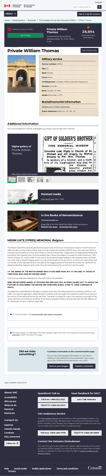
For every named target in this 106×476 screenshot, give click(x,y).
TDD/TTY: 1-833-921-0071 (53, 405)
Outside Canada (12, 429)
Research (9, 409)
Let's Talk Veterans (86, 399)
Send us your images (58, 366)
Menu (9, 14)
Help (6, 468)
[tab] (12, 179)
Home (7, 20)
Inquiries (8, 425)
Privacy (12, 471)
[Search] (99, 7)
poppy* (57, 39)
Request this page (49, 227)
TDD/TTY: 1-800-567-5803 (86, 433)
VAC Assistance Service (50, 418)
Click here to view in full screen (24, 174)
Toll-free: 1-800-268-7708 (53, 433)
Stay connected (12, 436)
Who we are (10, 401)
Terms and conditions (67, 468)
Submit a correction (84, 366)
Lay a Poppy (25, 35)
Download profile (89, 50)
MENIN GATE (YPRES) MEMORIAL (56, 107)
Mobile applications (41, 468)
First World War (47, 199)
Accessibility (10, 397)
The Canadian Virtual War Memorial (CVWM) (57, 20)
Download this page (68, 227)
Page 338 (45, 224)
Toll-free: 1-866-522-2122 (53, 399)
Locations (9, 433)
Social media (20, 468)
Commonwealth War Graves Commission (46, 314)
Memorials (32, 20)
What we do (10, 405)
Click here (16, 335)
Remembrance (18, 20)
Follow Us (13, 444)
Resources (9, 413)
